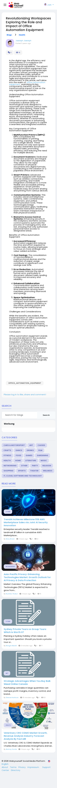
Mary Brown (10, 539)
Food (18, 455)
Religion (46, 465)
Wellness (47, 470)
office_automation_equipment (24, 383)
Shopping (8, 470)
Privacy (22, 767)
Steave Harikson (12, 697)
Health (22, 35)
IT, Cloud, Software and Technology (23, 475)
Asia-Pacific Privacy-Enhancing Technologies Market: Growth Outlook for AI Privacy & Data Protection (27, 577)
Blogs (9, 35)
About (5, 767)
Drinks (30, 450)
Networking (10, 465)
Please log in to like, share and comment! (25, 394)
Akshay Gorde (11, 749)
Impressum (34, 767)
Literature (30, 460)
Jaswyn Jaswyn (23, 40)
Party (35, 465)
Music (44, 460)
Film (40, 450)
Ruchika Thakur (12, 594)
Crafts (7, 450)
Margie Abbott (11, 646)
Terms (13, 767)
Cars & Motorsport (14, 445)
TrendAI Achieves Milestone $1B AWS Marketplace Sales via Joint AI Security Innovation (26, 522)
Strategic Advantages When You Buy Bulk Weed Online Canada (27, 683)
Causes (41, 445)
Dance (19, 450)
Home (18, 460)
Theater (34, 470)
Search (46, 415)
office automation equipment (27, 83)
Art (31, 445)
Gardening (42, 455)
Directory (15, 770)
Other (24, 465)
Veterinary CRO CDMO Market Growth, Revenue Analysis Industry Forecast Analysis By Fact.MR (25, 736)
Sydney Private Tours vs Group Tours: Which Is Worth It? (25, 631)
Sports (22, 470)
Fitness (7, 455)
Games (29, 455)
